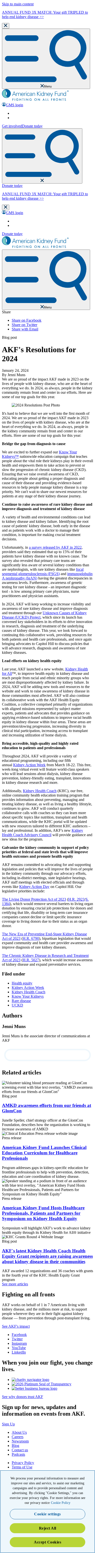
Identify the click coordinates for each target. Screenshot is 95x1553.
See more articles (15, 1284)
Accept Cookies (47, 1542)
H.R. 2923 (76, 899)
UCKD (17, 1005)
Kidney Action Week (29, 765)
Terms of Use (22, 1467)
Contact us (20, 1450)
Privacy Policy (23, 1463)
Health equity (22, 983)
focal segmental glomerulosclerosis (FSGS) (43, 571)
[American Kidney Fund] (35, 100)
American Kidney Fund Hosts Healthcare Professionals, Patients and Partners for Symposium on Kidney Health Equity (43, 1213)
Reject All (47, 1528)
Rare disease (21, 1001)
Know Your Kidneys (28, 996)
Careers (17, 1437)
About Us (19, 1432)
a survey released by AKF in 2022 (55, 547)
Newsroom (20, 1441)
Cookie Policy (60, 1503)
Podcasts (18, 1454)
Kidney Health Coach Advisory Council (42, 832)
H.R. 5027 (31, 960)
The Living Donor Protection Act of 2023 (34, 899)
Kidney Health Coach (40, 791)
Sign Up (8, 1424)
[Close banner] (5, 26)
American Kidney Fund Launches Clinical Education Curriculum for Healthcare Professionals (44, 1153)
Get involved (12, 126)
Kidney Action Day (34, 887)
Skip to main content (18, 4)
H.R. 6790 (31, 938)
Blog (15, 1446)
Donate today (32, 126)
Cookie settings (47, 1514)
